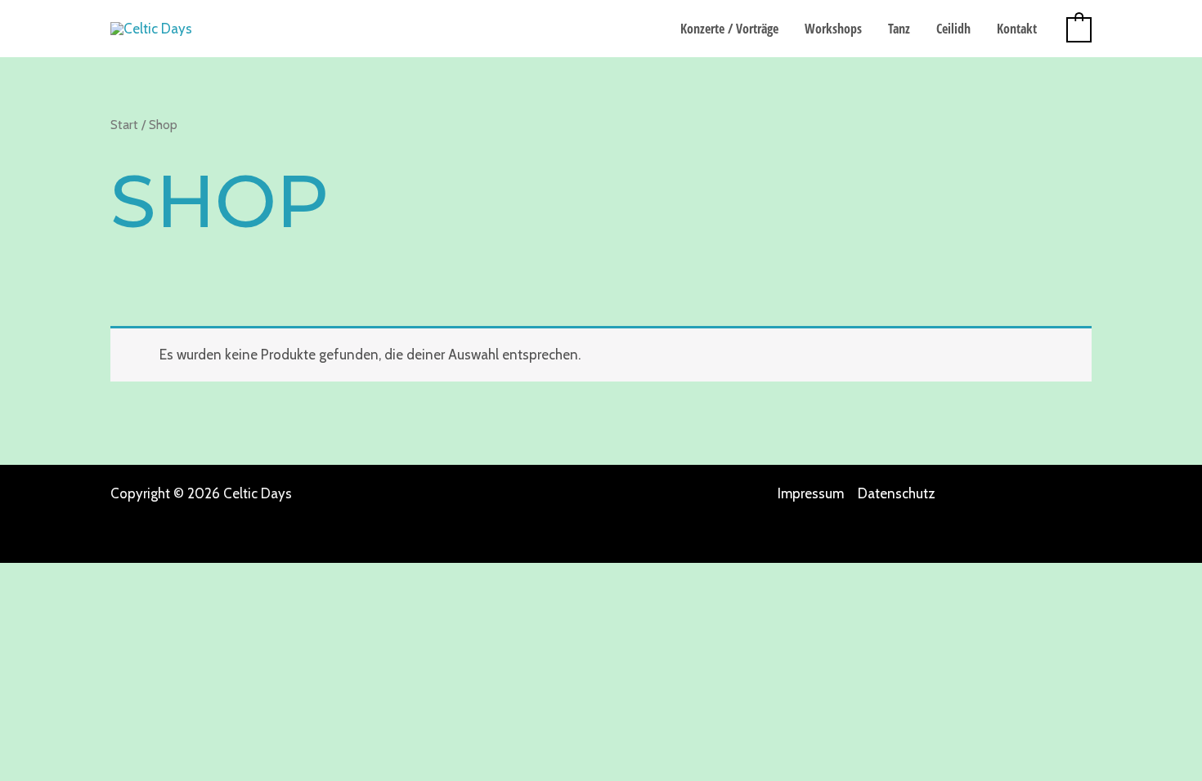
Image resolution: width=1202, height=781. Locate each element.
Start (124, 124)
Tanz (899, 29)
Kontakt (1017, 29)
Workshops (833, 29)
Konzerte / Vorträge (729, 29)
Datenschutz (896, 493)
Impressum (811, 493)
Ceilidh (953, 29)
